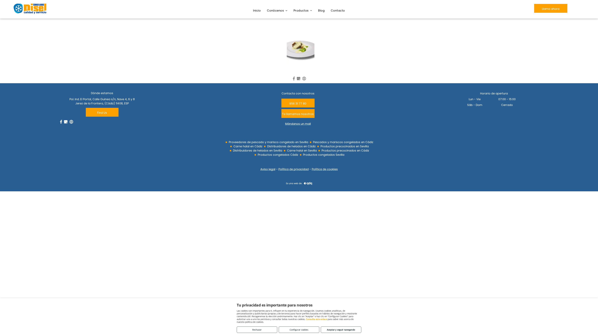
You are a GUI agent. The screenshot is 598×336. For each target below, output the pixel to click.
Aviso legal (267, 169)
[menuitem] (257, 11)
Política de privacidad (293, 169)
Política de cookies (325, 169)
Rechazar (257, 329)
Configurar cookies (299, 329)
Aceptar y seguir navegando (341, 329)
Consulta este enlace (316, 319)
